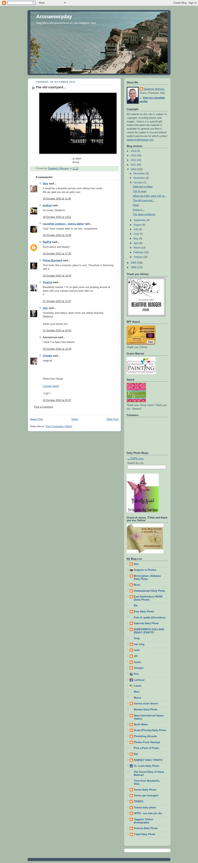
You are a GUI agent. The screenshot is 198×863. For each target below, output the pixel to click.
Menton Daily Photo (145, 709)
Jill (135, 656)
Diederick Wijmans (154, 89)
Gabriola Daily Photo (146, 623)
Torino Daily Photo (145, 789)
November (140, 178)
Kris (136, 674)
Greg (137, 638)
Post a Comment (43, 407)
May (136, 238)
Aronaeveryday (54, 16)
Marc (137, 691)
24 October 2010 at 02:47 (57, 400)
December (140, 173)
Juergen (138, 668)
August (138, 224)
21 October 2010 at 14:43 (57, 330)
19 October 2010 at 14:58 (57, 235)
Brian (137, 585)
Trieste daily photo (145, 807)
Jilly (45, 308)
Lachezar (139, 680)
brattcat (47, 205)
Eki (136, 605)
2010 (134, 169)
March (137, 247)
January (138, 257)
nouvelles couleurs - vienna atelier (63, 224)
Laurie (137, 685)
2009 (134, 262)
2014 (134, 151)
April (136, 243)
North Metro (141, 724)
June (137, 234)
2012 (134, 160)
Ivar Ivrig (139, 644)
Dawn (136, 205)
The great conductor (144, 214)
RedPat (47, 242)
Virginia (47, 282)
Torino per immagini (146, 795)
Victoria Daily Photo (146, 828)
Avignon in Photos (145, 570)
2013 (134, 155)
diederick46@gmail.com (140, 139)
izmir (137, 650)
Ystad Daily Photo (144, 834)
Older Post (113, 419)
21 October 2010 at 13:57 (57, 301)
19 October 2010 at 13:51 (57, 217)
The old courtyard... (144, 200)
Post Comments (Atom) (59, 426)
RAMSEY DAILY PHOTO (148, 760)
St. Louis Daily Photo (146, 766)
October (138, 182)
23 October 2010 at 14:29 (57, 349)
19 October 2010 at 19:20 (57, 275)
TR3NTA (138, 801)
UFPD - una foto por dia (148, 813)
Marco (137, 697)
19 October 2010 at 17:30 (57, 253)
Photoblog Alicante (145, 736)
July (136, 229)
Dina (45, 183)
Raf (136, 754)
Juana (137, 662)
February (139, 252)
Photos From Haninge (147, 742)
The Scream (140, 191)
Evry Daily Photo (144, 611)
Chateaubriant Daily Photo (149, 591)
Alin (136, 564)
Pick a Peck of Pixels (146, 748)
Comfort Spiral (51, 386)
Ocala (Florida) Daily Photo (150, 730)
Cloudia (47, 355)
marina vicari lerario (146, 703)
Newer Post (36, 419)
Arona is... (138, 209)
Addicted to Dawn (143, 186)
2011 (134, 164)
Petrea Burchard (52, 260)
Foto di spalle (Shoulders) (149, 617)
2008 (134, 267)
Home (75, 419)
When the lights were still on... (150, 196)
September (140, 220)
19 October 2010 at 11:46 (57, 198)
